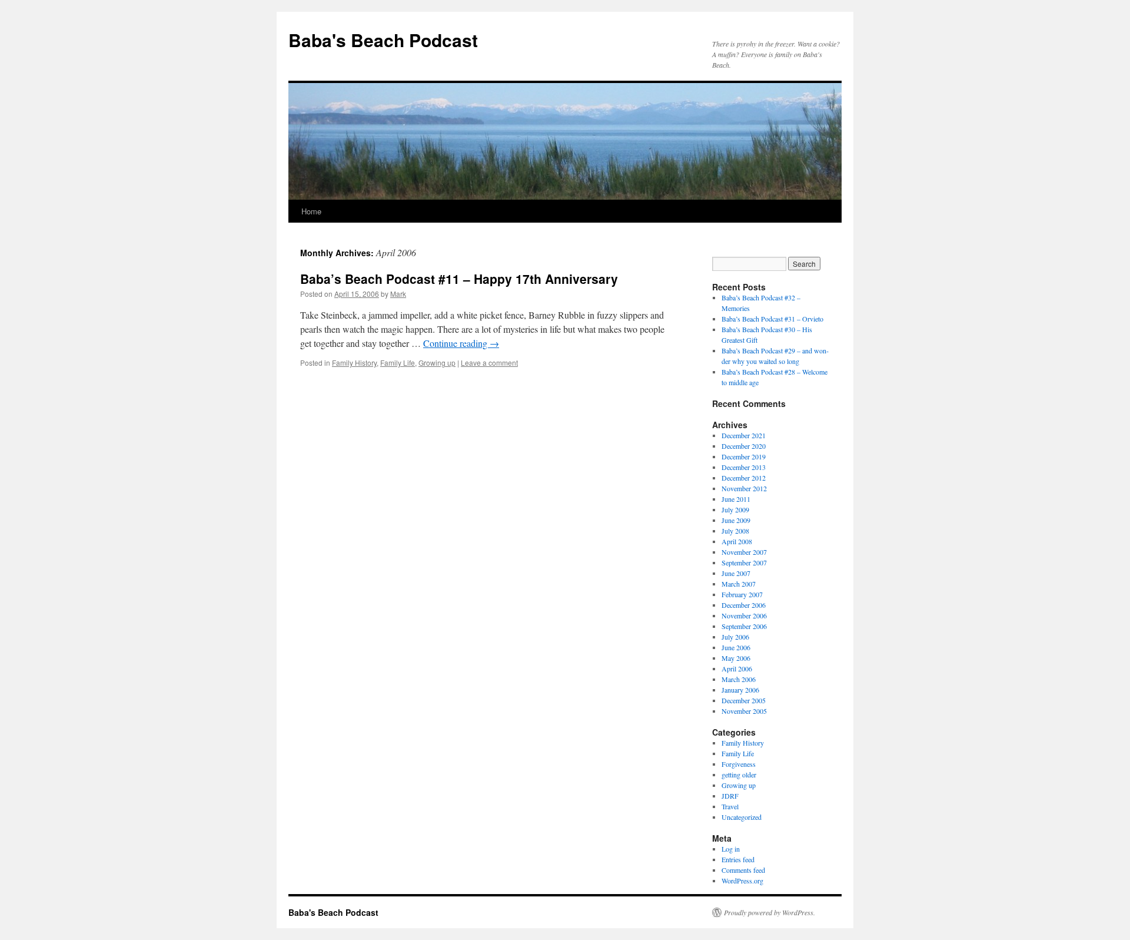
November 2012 (744, 488)
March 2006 (739, 679)
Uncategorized (742, 817)
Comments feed (743, 870)
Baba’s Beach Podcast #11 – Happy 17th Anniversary (459, 278)
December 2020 (744, 446)
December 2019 (744, 456)
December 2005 (744, 700)
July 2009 (735, 509)
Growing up (437, 363)
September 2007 (744, 562)
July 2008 (735, 530)
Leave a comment (489, 363)
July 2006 (735, 636)
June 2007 (736, 573)
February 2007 (742, 594)
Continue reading (461, 343)
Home (311, 211)
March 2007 (739, 583)
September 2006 (744, 626)
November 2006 (744, 615)
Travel (730, 806)
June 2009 (736, 520)
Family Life (397, 363)
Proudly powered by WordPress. (769, 912)
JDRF (730, 795)
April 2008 (737, 541)
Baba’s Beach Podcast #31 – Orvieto (772, 318)
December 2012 (744, 477)
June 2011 (736, 499)
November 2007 (744, 552)
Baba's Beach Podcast (383, 39)
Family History (354, 363)
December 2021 (744, 435)
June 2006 (736, 647)
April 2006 (737, 668)
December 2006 (744, 605)
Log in (731, 848)
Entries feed (738, 859)
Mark (398, 294)
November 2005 (744, 711)
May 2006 (736, 658)
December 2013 (744, 467)
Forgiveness (739, 764)
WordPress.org (742, 880)
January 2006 (740, 689)
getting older (739, 774)
